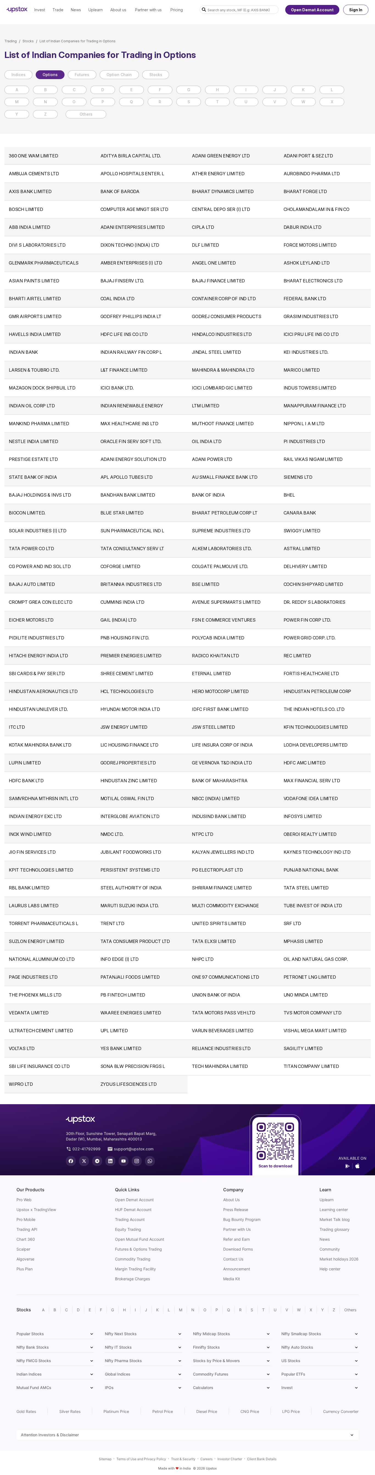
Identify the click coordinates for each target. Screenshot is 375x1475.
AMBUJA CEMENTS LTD (34, 173)
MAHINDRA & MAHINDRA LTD (223, 370)
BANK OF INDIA (208, 495)
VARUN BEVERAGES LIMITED (222, 1030)
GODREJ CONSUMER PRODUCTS (226, 316)
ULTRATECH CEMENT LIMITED (41, 1030)
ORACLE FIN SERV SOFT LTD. (131, 441)
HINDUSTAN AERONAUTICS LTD (43, 691)
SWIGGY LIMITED (302, 530)
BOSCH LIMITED (26, 209)
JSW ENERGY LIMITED (124, 727)
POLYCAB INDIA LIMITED (218, 638)
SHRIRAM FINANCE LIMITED (222, 887)
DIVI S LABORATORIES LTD (37, 245)
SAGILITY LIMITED (303, 1048)
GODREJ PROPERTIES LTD (128, 763)
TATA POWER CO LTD (31, 548)
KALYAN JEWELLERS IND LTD (223, 852)
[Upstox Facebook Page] (71, 1161)
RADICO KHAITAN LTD (215, 655)
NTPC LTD (202, 834)
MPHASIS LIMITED (303, 941)
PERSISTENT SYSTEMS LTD (130, 870)
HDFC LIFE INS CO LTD (124, 334)
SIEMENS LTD (298, 477)
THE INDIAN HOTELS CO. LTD (314, 709)
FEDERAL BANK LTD (305, 298)
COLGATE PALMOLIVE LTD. (220, 566)
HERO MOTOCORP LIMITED (220, 691)
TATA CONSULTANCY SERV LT (132, 548)
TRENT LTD (112, 923)
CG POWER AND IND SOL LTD (40, 566)
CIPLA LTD (203, 227)
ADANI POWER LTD (212, 459)
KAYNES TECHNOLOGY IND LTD (317, 852)
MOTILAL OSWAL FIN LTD (127, 798)
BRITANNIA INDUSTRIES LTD (131, 584)
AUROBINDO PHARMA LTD (312, 173)
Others (86, 114)
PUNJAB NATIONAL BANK (311, 870)
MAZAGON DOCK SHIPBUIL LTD (42, 388)
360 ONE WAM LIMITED (33, 155)
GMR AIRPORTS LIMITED (35, 316)
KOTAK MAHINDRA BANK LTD (40, 745)
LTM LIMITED (205, 405)
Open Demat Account (312, 9)
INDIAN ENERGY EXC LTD (35, 816)
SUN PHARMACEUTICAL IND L (132, 530)
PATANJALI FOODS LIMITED (130, 977)
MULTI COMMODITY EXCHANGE (225, 905)
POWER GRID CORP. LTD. (309, 638)
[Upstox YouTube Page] (123, 1161)
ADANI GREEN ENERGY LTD (221, 155)
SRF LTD (292, 923)
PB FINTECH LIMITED (122, 995)
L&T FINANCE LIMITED (124, 370)
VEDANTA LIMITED (29, 1012)
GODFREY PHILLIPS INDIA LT (131, 316)
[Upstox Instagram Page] (137, 1161)
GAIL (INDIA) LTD (118, 620)
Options (50, 74)
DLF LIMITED (205, 245)
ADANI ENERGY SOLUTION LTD (133, 459)
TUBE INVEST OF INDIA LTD (313, 905)
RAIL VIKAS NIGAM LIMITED (313, 459)
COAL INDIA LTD (117, 298)
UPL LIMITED (114, 1030)
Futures (82, 74)
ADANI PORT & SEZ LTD (308, 155)
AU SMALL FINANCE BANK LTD (225, 477)
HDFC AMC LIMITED (305, 763)
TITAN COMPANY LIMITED (311, 1066)
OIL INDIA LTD (207, 441)
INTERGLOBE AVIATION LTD (129, 816)
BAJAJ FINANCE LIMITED (218, 280)
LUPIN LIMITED (25, 763)
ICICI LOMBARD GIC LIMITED (222, 388)
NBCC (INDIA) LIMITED (215, 798)
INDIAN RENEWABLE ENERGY (131, 405)
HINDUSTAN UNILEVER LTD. (38, 709)
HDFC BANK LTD (26, 780)
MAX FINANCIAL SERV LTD (312, 780)
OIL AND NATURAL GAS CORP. (316, 959)
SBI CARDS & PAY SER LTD (37, 673)
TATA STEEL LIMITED (306, 887)
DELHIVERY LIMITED (305, 566)
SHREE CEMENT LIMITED (126, 673)
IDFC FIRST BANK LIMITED (220, 709)
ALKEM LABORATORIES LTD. (222, 548)
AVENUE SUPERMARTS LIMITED (226, 602)
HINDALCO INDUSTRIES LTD (222, 334)
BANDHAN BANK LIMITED (127, 495)
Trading (10, 41)
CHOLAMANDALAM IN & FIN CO (317, 209)
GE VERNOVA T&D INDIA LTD (222, 763)
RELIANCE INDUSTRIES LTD (221, 1048)
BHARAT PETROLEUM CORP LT (225, 513)
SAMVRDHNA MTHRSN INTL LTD (43, 798)
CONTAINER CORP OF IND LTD (224, 298)
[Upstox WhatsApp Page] (150, 1161)
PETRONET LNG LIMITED (310, 977)
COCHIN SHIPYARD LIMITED (313, 584)
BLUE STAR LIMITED (122, 513)
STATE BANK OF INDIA (33, 477)
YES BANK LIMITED (120, 1048)
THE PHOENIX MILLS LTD (35, 995)
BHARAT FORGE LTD (305, 191)
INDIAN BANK (23, 352)
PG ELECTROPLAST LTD (217, 870)
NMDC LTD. (112, 834)
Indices (19, 74)
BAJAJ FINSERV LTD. (122, 280)
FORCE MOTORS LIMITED (310, 245)
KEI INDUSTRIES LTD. (306, 352)
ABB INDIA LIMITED (29, 227)
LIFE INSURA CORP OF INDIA (222, 745)
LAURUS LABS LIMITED (33, 905)
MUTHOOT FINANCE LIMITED (223, 423)
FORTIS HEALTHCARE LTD (311, 673)
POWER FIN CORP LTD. (307, 620)
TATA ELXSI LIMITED (214, 941)
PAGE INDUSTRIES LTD (33, 977)
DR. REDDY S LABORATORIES (315, 602)
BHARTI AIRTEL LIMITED (35, 298)
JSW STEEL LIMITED (213, 727)
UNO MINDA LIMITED (306, 995)
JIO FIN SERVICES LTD (32, 852)
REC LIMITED (297, 655)
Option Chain (119, 74)
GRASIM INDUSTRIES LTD (311, 316)
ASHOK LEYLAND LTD (307, 263)
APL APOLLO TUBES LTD (126, 477)
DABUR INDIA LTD (302, 227)
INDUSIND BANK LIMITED (219, 816)
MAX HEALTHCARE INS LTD (129, 423)
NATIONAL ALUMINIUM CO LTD (42, 959)
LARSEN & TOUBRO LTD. (34, 370)
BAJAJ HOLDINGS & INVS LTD (40, 495)
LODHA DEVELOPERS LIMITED (316, 745)
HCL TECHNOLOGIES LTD (126, 691)
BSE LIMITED (205, 584)
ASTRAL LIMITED (302, 548)
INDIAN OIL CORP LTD (32, 405)
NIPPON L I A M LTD (304, 423)
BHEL (289, 495)
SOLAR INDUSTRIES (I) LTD (37, 530)
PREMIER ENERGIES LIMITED (131, 655)
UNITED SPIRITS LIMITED (219, 923)
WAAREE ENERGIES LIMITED (130, 1012)
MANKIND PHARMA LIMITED (39, 423)
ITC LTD (17, 727)
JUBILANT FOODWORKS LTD (130, 852)
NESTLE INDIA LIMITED (33, 441)
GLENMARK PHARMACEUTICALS (44, 263)
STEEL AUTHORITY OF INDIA (131, 887)
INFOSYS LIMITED (303, 816)
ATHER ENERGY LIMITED (218, 173)
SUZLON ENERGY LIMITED (36, 941)
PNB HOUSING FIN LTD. (124, 638)
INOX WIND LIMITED (30, 834)
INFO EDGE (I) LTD (119, 959)
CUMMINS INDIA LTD (122, 602)
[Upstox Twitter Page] (84, 1161)
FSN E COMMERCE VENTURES (224, 620)
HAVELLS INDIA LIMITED (35, 334)
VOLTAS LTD (22, 1048)
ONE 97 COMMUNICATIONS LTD (225, 977)
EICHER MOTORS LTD (31, 620)
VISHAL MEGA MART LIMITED (315, 1030)
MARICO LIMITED (302, 370)
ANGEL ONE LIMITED (214, 263)
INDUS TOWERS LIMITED (310, 388)
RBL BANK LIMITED (29, 887)
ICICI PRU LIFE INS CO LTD (311, 334)
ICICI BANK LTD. (117, 388)
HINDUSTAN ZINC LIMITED (128, 780)
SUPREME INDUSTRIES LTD (221, 530)
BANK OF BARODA (119, 191)
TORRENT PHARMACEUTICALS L (43, 923)
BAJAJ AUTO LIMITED (32, 584)
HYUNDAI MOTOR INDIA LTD (130, 709)
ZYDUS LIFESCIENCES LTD (128, 1084)
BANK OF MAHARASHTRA (220, 780)
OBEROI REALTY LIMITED (310, 834)
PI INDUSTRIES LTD (304, 441)
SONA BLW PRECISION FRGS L (132, 1066)
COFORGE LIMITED (120, 566)
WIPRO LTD (21, 1084)
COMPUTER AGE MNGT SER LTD (134, 209)
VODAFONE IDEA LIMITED (311, 798)
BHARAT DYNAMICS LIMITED (223, 191)
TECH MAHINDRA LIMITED (220, 1066)
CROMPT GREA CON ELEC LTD (40, 602)
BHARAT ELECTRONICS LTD (313, 280)
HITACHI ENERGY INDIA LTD (38, 655)
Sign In (355, 9)
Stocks (28, 41)
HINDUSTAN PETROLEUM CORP (317, 691)
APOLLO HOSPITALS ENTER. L (132, 173)
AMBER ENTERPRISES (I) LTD (131, 263)
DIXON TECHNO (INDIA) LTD (129, 245)
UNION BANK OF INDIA (216, 995)
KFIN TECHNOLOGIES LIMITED (316, 727)
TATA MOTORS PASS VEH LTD (223, 1012)
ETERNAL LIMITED (211, 673)
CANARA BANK (300, 513)
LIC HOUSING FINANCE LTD (129, 745)
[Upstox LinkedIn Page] (110, 1161)
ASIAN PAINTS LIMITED (34, 280)
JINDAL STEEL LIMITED (216, 352)
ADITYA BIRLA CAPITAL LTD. (130, 155)
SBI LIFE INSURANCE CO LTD (39, 1066)
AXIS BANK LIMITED (30, 191)
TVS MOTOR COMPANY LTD (313, 1012)
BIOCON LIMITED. (27, 513)
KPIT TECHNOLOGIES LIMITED (41, 870)
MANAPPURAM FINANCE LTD (315, 405)
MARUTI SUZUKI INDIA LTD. (129, 905)
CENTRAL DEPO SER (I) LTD (221, 209)
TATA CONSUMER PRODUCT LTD (135, 941)
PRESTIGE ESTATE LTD (33, 459)
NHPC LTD (203, 959)
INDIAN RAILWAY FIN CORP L (131, 352)
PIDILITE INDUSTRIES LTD (36, 638)
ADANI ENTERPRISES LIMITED (132, 227)
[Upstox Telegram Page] (97, 1161)
